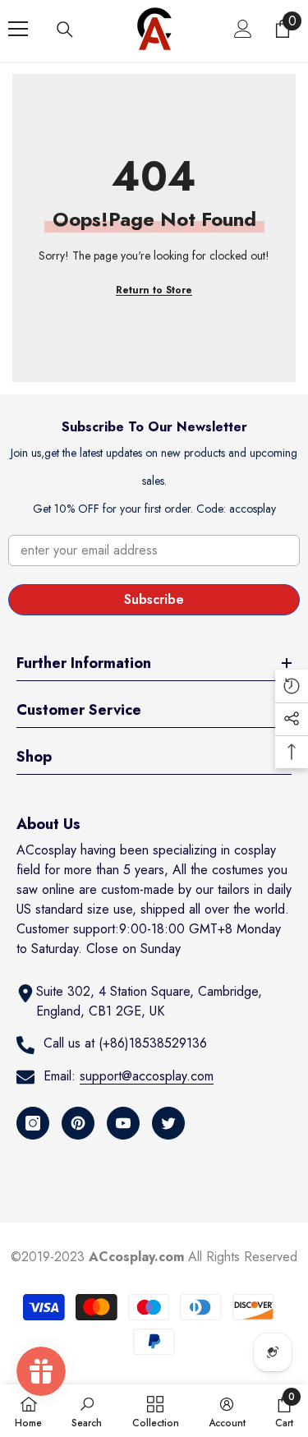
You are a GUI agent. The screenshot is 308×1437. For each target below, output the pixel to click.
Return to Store (154, 290)
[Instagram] (32, 1123)
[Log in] (243, 29)
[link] (86, 1411)
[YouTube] (123, 1123)
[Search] (65, 29)
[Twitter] (168, 1123)
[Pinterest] (78, 1123)
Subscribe (154, 599)
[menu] (18, 29)
